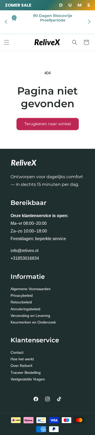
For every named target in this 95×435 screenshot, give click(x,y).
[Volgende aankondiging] (89, 22)
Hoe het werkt (22, 359)
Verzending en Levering (30, 315)
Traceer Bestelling (26, 372)
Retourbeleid (21, 302)
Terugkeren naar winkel (47, 123)
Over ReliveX (21, 366)
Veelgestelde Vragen (28, 379)
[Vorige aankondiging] (6, 22)
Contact (17, 352)
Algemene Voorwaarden (31, 289)
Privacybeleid (22, 295)
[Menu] (6, 42)
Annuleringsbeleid (25, 309)
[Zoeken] (74, 42)
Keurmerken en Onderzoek (33, 322)
